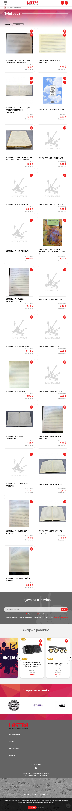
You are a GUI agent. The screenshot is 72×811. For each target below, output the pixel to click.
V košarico (31, 35)
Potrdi (32, 807)
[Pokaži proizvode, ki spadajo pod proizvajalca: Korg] (37, 705)
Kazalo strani (27, 773)
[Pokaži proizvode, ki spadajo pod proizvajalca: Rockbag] (61, 705)
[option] (32, 658)
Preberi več (40, 807)
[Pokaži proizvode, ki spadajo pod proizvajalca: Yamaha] (13, 705)
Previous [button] (19, 658)
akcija (24, 658)
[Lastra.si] (20, 726)
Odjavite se (42, 614)
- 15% (23, 639)
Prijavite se (31, 614)
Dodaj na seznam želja (31, 31)
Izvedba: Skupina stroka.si (41, 773)
